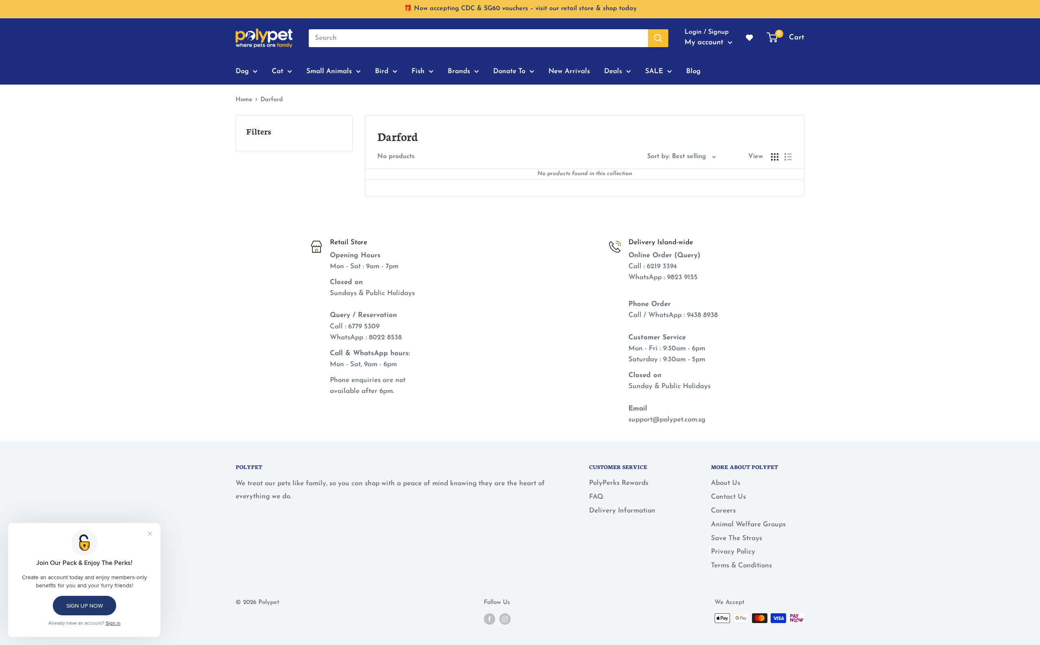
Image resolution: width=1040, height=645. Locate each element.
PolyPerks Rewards (618, 483)
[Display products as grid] (774, 157)
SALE (654, 70)
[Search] (658, 38)
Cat (277, 70)
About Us (725, 483)
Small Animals (329, 70)
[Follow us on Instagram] (505, 619)
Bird (381, 70)
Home (244, 100)
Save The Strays (736, 538)
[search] (478, 38)
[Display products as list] (788, 157)
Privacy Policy (733, 551)
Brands (459, 70)
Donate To (509, 70)
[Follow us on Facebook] (489, 619)
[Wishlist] (750, 38)
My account (705, 42)
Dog (242, 70)
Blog (693, 70)
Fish (418, 70)
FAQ (596, 496)
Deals (613, 70)
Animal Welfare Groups (748, 524)
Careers (723, 510)
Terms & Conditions (741, 565)
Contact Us (728, 496)
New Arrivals (569, 70)
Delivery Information (622, 510)
